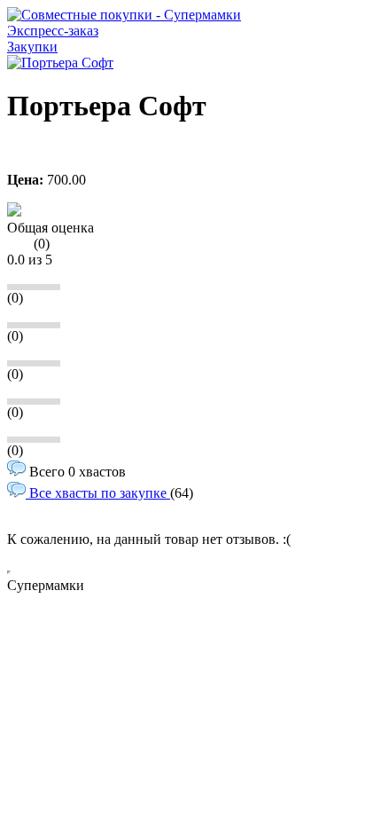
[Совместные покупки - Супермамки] (124, 14)
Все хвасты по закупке (98, 492)
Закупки (32, 46)
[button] (14, 211)
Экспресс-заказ (52, 30)
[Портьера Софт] (60, 62)
